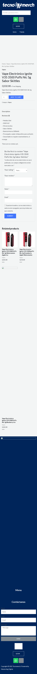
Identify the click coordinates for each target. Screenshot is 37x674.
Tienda (21, 32)
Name (6, 189)
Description (6, 111)
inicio (14, 32)
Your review (9, 176)
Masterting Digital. (7, 669)
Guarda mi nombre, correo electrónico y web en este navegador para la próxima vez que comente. (18, 208)
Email (6, 197)
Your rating (9, 170)
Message (4, 625)
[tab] (18, 111)
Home (4, 64)
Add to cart (16, 97)
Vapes (8, 64)
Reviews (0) (6, 116)
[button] (18, 646)
